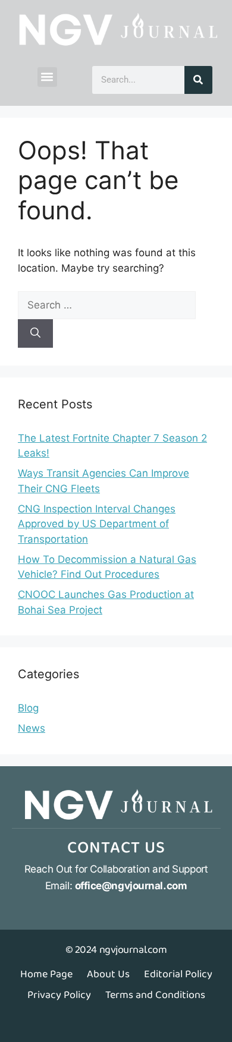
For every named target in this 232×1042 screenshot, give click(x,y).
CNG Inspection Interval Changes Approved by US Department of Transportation (96, 524)
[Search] (198, 80)
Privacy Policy (59, 995)
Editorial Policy (178, 974)
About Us (108, 974)
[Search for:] (107, 305)
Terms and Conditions (155, 995)
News (31, 728)
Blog (28, 708)
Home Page (46, 974)
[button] (47, 77)
